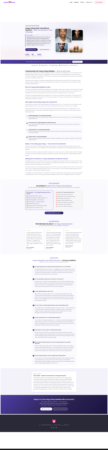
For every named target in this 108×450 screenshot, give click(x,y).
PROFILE (82, 2)
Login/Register (100, 2)
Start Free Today (31, 49)
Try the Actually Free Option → (54, 213)
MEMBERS (76, 2)
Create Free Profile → (77, 61)
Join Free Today (46, 409)
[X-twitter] (54, 428)
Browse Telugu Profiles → (45, 49)
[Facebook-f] (52, 428)
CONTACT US (89, 2)
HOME (71, 2)
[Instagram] (56, 428)
